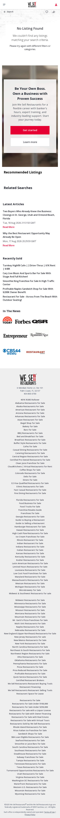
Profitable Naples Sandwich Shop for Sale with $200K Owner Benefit (28, 290)
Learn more (30, 142)
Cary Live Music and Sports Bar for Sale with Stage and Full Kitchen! (27, 275)
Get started (30, 130)
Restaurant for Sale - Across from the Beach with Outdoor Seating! (30, 298)
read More (9, 227)
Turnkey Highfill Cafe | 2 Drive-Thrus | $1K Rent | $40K (29, 267)
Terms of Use (49, 812)
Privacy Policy (30, 814)
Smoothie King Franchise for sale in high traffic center (28, 282)
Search (10, 11)
